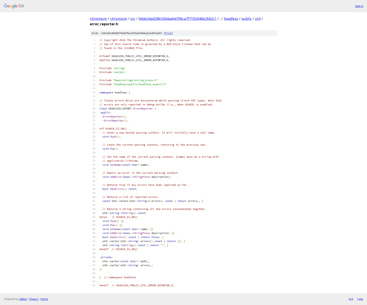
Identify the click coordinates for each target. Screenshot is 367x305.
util (258, 18)
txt (351, 299)
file (168, 33)
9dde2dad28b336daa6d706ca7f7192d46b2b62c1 (178, 18)
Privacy (33, 299)
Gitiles (23, 299)
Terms (44, 299)
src (132, 18)
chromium (98, 18)
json (360, 299)
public (246, 18)
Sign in (359, 6)
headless (231, 18)
